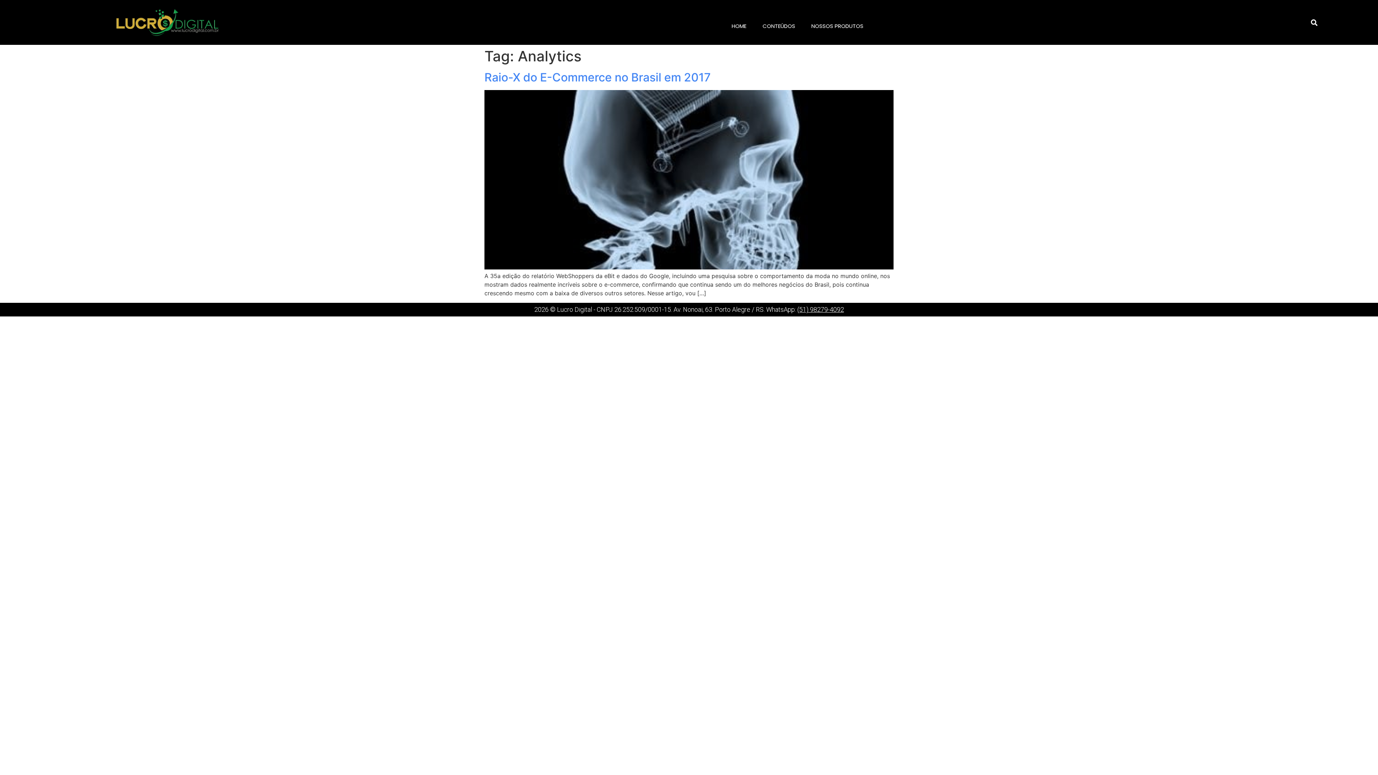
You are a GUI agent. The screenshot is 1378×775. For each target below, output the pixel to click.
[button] (1314, 22)
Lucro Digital (574, 309)
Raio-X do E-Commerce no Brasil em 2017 (597, 77)
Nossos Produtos (837, 26)
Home (739, 26)
